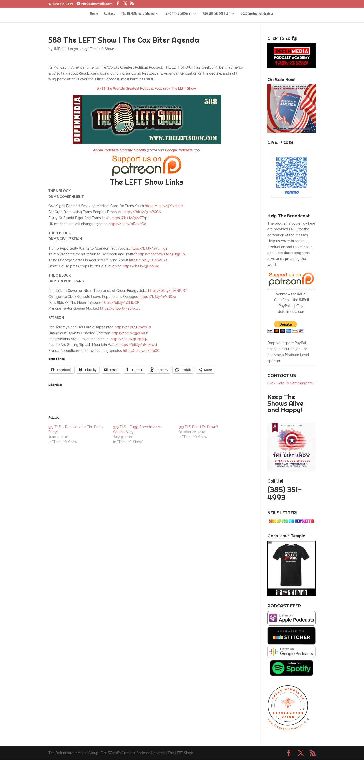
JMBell (58, 49)
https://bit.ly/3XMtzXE (120, 303)
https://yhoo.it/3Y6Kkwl (120, 308)
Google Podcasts (179, 150)
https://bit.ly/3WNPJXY (167, 291)
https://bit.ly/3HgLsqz (129, 339)
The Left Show (102, 49)
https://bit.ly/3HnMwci (138, 345)
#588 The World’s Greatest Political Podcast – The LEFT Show (146, 88)
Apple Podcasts (106, 150)
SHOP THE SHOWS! (178, 14)
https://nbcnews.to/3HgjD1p (161, 254)
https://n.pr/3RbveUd (133, 327)
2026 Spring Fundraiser (257, 14)
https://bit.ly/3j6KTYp (129, 218)
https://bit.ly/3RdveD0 (127, 224)
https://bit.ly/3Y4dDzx (157, 297)
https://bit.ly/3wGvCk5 (148, 260)
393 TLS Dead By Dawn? (198, 427)
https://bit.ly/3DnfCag (141, 266)
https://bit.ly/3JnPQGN (142, 212)
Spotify (140, 150)
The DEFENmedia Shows (137, 14)
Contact (109, 14)
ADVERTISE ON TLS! (216, 14)
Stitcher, (126, 150)
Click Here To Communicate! (291, 383)
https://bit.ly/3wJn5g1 (148, 248)
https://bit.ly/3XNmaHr (164, 206)
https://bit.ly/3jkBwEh (130, 333)
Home (94, 14)
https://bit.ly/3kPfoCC (141, 351)
